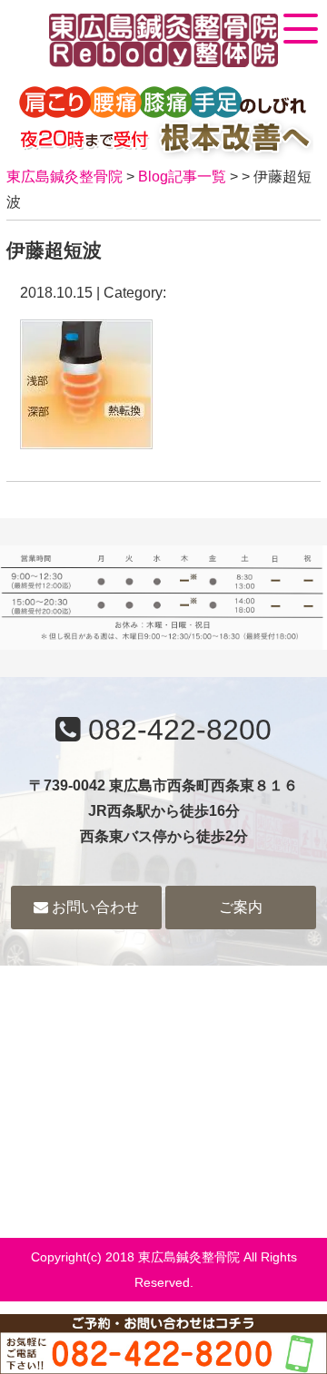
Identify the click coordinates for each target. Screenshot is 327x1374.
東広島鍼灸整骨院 (64, 176)
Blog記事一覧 (182, 176)
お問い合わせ (93, 907)
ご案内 (241, 907)
